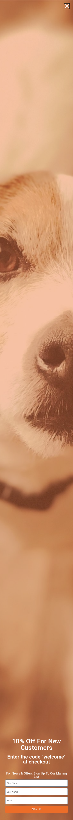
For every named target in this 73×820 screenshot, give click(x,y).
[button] (66, 6)
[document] (36, 410)
